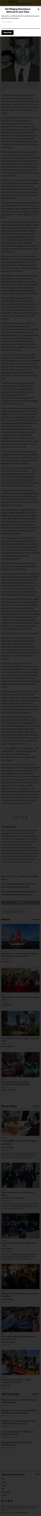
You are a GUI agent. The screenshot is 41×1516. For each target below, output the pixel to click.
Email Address (7, 22)
